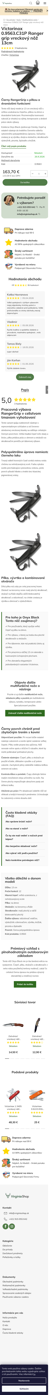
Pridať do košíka (24, 996)
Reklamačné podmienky (14, 1297)
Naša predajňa (10, 1329)
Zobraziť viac (25, 377)
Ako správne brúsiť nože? (19, 834)
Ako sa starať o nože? (17, 841)
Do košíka (25, 182)
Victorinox (14, 55)
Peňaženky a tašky (12, 1269)
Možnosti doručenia (10, 160)
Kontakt (6, 1333)
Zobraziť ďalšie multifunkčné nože (25, 713)
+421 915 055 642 (26, 207)
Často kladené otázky (13, 1345)
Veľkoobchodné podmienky (15, 1301)
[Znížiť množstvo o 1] (32, 174)
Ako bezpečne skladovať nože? (21, 858)
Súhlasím (24, 1388)
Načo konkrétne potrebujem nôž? (22, 872)
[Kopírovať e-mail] (39, 214)
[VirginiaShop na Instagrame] (12, 1238)
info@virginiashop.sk (27, 214)
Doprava (7, 1341)
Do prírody (8, 1261)
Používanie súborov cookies (16, 1309)
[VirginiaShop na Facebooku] (5, 1238)
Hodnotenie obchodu (25, 279)
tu (34, 1374)
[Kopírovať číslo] (37, 207)
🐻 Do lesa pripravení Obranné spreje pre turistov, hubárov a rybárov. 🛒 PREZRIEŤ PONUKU (24, 11)
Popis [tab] (25, 390)
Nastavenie (24, 1380)
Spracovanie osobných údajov (17, 1305)
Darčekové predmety (13, 1265)
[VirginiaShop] (17, 1208)
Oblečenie (7, 1257)
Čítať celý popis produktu (13, 146)
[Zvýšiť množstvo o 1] (45, 174)
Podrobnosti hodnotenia (12, 51)
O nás (5, 1337)
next (45, 1035)
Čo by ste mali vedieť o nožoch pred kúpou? (24, 850)
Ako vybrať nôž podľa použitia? (22, 865)
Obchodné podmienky (13, 1293)
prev (3, 1035)
